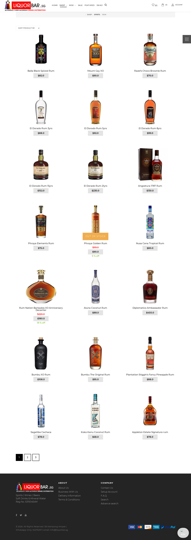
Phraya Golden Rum (95, 243)
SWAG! (100, 5)
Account (178, 5)
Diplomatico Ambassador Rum (150, 308)
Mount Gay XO (95, 71)
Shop (62, 5)
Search (105, 499)
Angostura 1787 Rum (150, 186)
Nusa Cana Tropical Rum (150, 243)
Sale (80, 5)
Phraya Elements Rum (41, 243)
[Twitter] (21, 515)
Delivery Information (69, 495)
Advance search (109, 503)
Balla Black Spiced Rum (41, 71)
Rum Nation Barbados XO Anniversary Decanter (41, 309)
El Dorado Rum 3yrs (41, 128)
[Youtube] (26, 515)
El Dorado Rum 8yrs (150, 128)
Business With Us (68, 491)
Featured (90, 5)
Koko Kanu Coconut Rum (95, 432)
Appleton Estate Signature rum (150, 432)
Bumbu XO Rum (41, 374)
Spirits (97, 15)
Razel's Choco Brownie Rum (150, 71)
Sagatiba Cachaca (41, 432)
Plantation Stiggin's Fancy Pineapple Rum (150, 374)
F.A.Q (104, 495)
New (71, 5)
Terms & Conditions (69, 499)
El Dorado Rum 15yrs (41, 186)
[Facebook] (16, 515)
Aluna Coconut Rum (95, 308)
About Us (63, 488)
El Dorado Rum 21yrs (95, 186)
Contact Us (107, 488)
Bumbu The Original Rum (95, 374)
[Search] (106, 5)
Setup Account (109, 491)
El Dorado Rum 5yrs (95, 128)
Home (55, 5)
